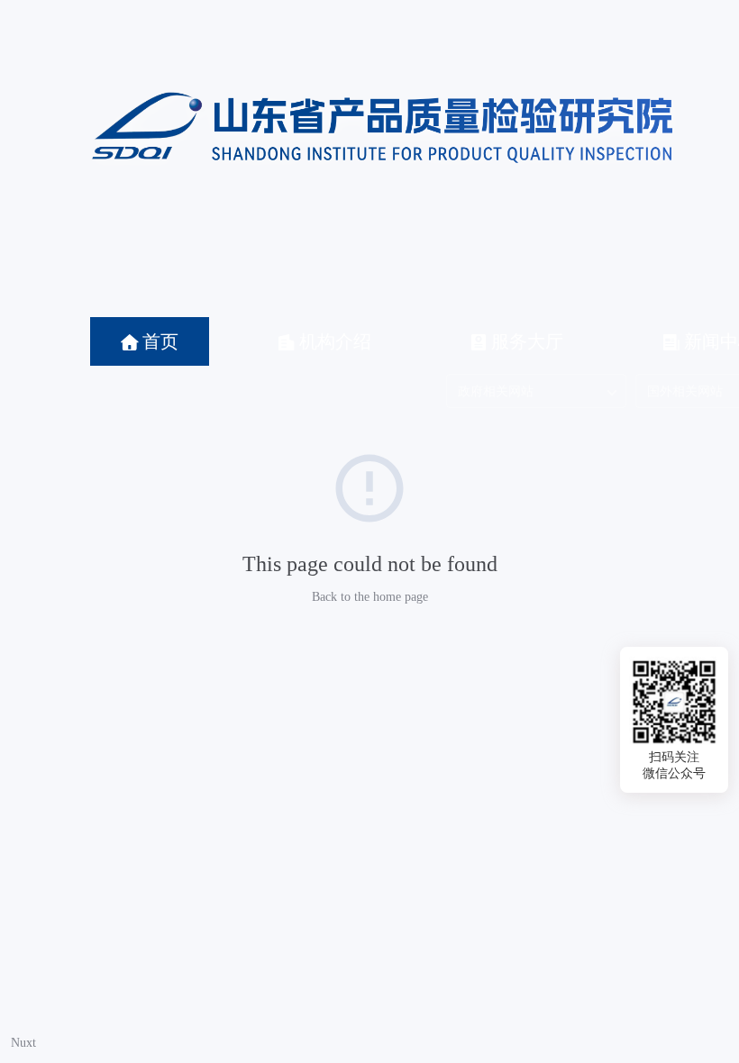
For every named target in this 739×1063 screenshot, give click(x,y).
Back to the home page (370, 597)
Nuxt (23, 1042)
